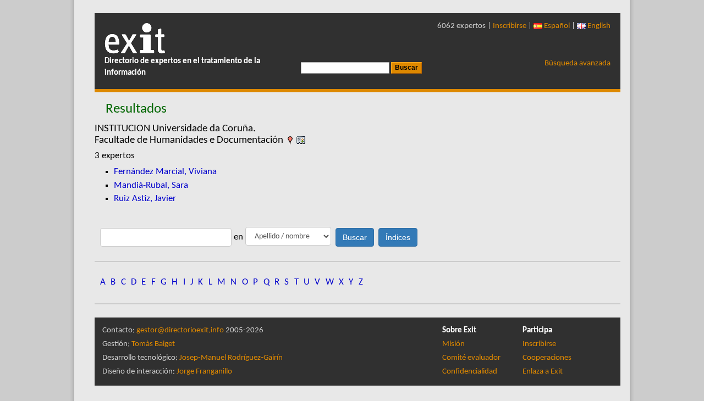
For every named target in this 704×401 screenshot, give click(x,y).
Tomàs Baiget (153, 344)
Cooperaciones (546, 358)
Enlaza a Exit (542, 371)
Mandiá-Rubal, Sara (151, 185)
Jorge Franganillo (204, 371)
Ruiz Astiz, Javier (145, 198)
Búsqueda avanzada (577, 63)
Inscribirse (509, 26)
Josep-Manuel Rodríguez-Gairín (231, 358)
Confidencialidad (469, 371)
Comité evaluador (471, 358)
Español (556, 26)
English (598, 26)
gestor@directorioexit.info (180, 330)
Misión (453, 344)
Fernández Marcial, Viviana (165, 171)
